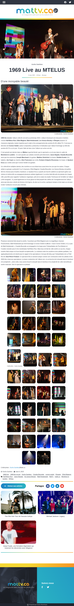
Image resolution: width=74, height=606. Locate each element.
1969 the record (15, 474)
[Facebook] (65, 2)
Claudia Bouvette (38, 474)
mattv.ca (57, 476)
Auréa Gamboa (15, 467)
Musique (44, 75)
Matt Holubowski (42, 476)
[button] (4, 2)
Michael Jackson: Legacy (55, 516)
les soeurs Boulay (30, 476)
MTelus (11, 479)
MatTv (51, 476)
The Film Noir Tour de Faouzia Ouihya (18, 516)
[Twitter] (70, 2)
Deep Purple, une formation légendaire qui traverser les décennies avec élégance (18, 547)
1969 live (6, 474)
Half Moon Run (8, 476)
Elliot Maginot (66, 474)
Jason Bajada (18, 476)
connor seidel (49, 474)
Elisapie (58, 474)
